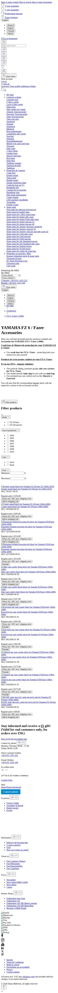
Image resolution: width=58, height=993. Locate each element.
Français (11, 31)
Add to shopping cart (10, 502)
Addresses (25, 86)
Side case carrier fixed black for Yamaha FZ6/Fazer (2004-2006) (28, 592)
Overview (5, 86)
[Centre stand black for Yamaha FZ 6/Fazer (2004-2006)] (25, 504)
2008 (12, 446)
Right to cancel (12, 965)
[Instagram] (2, 941)
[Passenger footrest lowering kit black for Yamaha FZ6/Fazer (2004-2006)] (29, 547)
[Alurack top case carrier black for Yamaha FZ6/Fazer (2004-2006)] (29, 677)
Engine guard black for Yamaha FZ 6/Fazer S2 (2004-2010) (26, 489)
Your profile (15, 86)
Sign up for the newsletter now (14, 739)
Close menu (10, 76)
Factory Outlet (12, 803)
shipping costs (29, 976)
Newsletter (11, 880)
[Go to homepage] (9, 38)
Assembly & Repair (14, 805)
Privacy (9, 969)
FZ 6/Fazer (14, 422)
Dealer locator (12, 808)
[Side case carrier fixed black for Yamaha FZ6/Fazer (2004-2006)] (29, 589)
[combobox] (13, 45)
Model (4, 417)
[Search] (3, 49)
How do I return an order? (17, 850)
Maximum (13, 478)
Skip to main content (10, 2)
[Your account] (3, 71)
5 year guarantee (12, 6)
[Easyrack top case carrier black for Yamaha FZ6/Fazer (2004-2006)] (29, 609)
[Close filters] (2, 414)
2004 (12, 435)
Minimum (13, 473)
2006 (12, 441)
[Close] (2, 991)
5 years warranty (13, 845)
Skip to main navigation (42, 2)
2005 (12, 438)
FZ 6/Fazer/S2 (16, 425)
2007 (12, 443)
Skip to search (25, 2)
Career (9, 887)
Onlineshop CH (13, 901)
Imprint (9, 960)
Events (9, 810)
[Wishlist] (2, 67)
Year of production (9, 430)
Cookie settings (13, 972)
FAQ (8, 847)
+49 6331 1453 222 (9, 755)
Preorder (5, 564)
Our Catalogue (12, 868)
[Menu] (3, 42)
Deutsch (11, 25)
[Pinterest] (2, 955)
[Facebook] (2, 937)
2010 (12, 452)
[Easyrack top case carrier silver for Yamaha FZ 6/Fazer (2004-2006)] (29, 632)
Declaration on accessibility (18, 967)
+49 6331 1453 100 (9, 762)
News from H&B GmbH (17, 882)
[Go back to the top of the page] (3, 987)
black (12, 465)
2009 (12, 449)
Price (4, 470)
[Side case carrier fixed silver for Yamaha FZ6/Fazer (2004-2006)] (29, 569)
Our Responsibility (14, 866)
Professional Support (14, 13)
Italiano (10, 34)
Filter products (11, 402)
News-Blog (11, 885)
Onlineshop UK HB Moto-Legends (21, 903)
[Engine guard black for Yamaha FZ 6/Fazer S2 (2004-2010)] (27, 486)
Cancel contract (11, 792)
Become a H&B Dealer (16, 908)
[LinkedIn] (2, 949)
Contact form (6, 780)
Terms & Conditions (15, 962)
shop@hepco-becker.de (11, 787)
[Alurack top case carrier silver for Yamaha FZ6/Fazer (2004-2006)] (29, 654)
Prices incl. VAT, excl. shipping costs (16, 499)
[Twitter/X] (2, 952)
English (10, 28)
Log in (4, 81)
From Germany (11, 17)
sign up (6, 84)
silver (12, 462)
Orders (33, 86)
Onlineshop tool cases (15, 898)
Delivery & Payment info (17, 842)
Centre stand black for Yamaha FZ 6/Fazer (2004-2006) (24, 506)
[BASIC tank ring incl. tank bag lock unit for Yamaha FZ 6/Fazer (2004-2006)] (29, 700)
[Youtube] (2, 945)
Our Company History (16, 861)
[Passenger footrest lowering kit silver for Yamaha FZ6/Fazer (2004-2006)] (29, 524)
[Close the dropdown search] (3, 54)
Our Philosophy (13, 863)
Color (4, 457)
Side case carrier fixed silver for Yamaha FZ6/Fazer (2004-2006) (28, 572)
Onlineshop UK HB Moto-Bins (19, 906)
